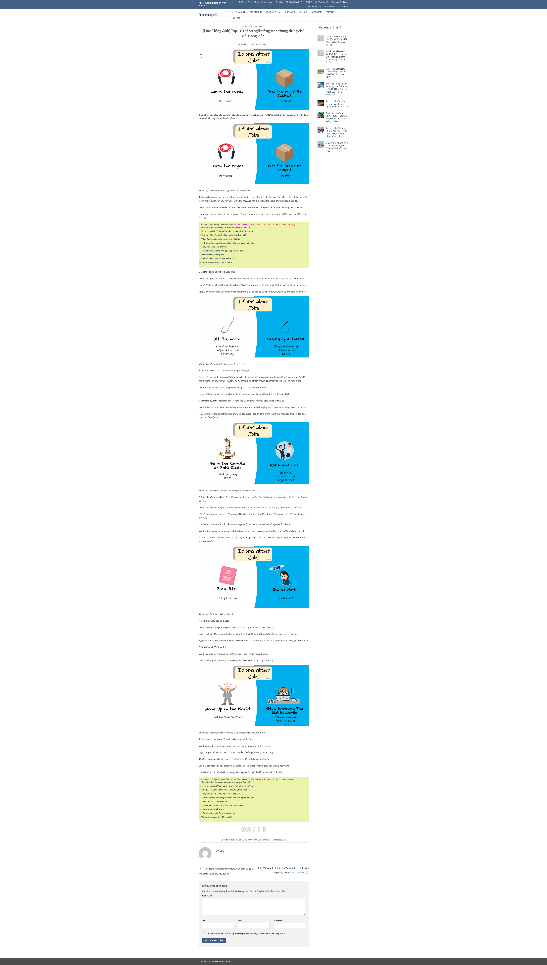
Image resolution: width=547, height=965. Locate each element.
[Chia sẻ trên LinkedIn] (264, 829)
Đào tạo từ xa (273, 12)
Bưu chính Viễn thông (264, 2)
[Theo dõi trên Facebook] (339, 7)
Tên (204, 920)
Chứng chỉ (289, 12)
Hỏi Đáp (236, 18)
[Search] (232, 12)
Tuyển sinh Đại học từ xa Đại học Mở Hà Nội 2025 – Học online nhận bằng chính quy (337, 132)
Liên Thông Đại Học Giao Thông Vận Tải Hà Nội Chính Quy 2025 (335, 72)
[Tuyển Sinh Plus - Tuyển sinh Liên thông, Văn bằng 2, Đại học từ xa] (213, 15)
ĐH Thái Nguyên (322, 2)
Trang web (278, 920)
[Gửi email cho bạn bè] (254, 829)
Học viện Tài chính (339, 2)
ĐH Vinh (279, 2)
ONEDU (266, 44)
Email (241, 920)
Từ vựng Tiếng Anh (253, 26)
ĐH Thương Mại (314, 6)
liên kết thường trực (278, 840)
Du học (303, 12)
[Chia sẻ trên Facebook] (243, 829)
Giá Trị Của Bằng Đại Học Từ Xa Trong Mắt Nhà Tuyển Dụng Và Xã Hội (336, 40)
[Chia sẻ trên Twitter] (248, 829)
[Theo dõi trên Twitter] (344, 7)
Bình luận (207, 895)
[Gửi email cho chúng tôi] (347, 7)
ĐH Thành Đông (245, 2)
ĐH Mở (309, 2)
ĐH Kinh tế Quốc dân (294, 2)
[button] (330, 6)
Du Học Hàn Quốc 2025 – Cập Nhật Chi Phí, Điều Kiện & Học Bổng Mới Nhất (336, 117)
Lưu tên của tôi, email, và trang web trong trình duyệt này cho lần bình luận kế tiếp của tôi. (246, 933)
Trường (330, 12)
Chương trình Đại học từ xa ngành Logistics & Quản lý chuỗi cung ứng (337, 146)
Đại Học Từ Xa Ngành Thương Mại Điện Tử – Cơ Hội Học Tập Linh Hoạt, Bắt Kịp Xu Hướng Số (337, 89)
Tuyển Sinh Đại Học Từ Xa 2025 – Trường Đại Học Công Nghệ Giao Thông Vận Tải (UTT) (336, 57)
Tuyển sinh (256, 12)
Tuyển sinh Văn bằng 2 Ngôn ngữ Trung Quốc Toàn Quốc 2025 (337, 104)
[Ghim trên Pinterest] (259, 829)
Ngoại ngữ (316, 12)
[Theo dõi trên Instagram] (341, 7)
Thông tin (241, 12)
